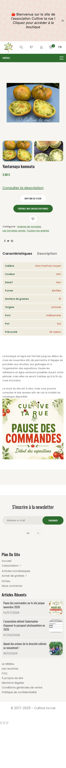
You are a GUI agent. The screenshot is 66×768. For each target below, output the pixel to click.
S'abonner (53, 520)
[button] (60, 51)
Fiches (6, 581)
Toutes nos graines (38, 230)
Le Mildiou (8, 664)
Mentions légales (13, 683)
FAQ (4, 673)
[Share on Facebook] (5, 241)
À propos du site (12, 678)
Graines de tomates (29, 226)
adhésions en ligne (14, 372)
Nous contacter (12, 586)
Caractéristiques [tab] (17, 254)
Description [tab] (47, 254)
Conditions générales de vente (22, 687)
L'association (10, 566)
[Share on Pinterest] (12, 241)
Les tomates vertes (14, 230)
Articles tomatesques (16, 571)
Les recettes (10, 669)
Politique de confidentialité (19, 692)
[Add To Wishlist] (33, 219)
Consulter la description (23, 188)
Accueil (6, 561)
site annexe (24, 392)
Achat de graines (13, 576)
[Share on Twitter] (8, 241)
